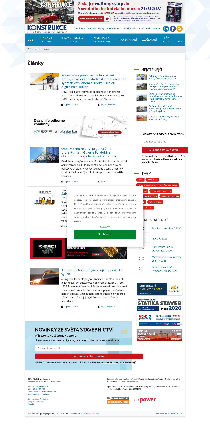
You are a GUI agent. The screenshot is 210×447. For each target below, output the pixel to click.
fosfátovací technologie (147, 196)
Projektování (128, 39)
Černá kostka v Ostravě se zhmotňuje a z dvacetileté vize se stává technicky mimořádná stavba (165, 97)
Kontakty (31, 404)
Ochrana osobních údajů (38, 399)
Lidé (30, 39)
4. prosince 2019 (71, 104)
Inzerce (156, 28)
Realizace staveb (46, 39)
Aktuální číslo (129, 28)
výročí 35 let (152, 179)
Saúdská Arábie (155, 202)
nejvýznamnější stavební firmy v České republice (157, 185)
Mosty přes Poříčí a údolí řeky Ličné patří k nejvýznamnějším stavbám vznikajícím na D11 (164, 86)
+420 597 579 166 (38, 389)
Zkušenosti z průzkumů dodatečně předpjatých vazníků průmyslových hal (165, 109)
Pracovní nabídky (96, 28)
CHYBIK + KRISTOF (145, 207)
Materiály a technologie (101, 39)
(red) (103, 181)
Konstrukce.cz (34, 49)
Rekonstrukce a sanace (72, 39)
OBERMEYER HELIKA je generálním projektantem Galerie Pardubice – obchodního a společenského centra (88, 152)
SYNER (140, 179)
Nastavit (105, 226)
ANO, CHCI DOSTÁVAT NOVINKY (88, 356)
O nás (179, 39)
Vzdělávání (149, 39)
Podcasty (80, 28)
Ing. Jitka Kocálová (108, 104)
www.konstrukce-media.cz (38, 394)
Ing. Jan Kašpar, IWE (108, 306)
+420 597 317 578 (41, 386)
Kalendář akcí (113, 28)
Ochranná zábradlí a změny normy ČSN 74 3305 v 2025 (162, 77)
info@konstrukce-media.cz (45, 391)
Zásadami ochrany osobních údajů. (119, 362)
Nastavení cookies (91, 413)
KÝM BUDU (166, 39)
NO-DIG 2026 (159, 238)
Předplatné (144, 28)
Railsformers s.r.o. (175, 413)
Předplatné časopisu (36, 401)
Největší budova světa (170, 196)
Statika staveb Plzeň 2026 (166, 228)
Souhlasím (105, 234)
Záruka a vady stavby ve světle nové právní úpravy (164, 118)
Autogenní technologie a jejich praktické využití (92, 272)
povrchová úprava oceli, (161, 191)
